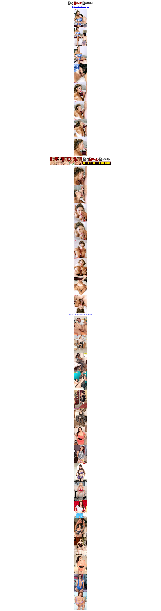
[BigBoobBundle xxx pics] (80, 444)
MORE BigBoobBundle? (80, 314)
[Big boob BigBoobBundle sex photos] (80, 26)
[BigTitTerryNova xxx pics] (80, 426)
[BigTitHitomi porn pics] (80, 481)
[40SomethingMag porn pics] (80, 499)
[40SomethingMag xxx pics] (80, 334)
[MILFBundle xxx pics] (80, 389)
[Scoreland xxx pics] (80, 407)
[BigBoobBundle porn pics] (80, 518)
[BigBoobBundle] (80, 4)
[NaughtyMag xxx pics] (80, 463)
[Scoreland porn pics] (80, 536)
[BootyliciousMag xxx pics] (80, 371)
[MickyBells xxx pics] (80, 352)
